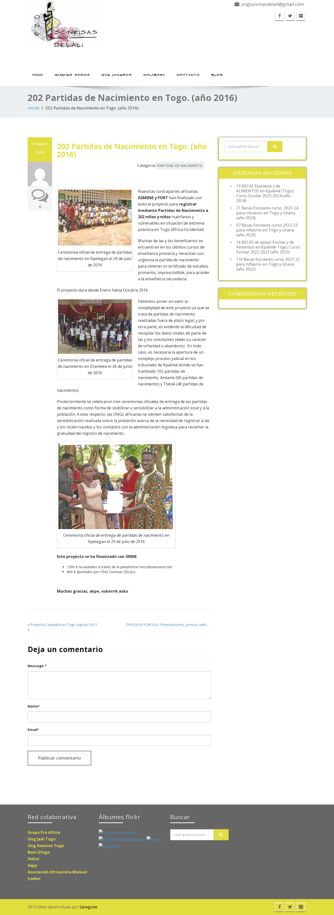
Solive (33, 858)
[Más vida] (154, 839)
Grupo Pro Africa (44, 832)
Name (34, 706)
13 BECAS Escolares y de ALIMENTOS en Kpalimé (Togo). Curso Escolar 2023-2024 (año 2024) (265, 193)
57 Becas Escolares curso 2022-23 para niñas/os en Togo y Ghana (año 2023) (267, 230)
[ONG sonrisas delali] (95, 23)
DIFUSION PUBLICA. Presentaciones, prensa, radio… (167, 624)
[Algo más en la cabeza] (123, 839)
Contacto (188, 75)
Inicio (38, 75)
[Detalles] (109, 846)
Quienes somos (72, 75)
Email (33, 729)
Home (33, 108)
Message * (37, 666)
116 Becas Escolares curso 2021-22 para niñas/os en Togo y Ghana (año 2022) (268, 264)
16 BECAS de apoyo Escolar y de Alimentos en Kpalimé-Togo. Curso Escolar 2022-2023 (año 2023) (268, 247)
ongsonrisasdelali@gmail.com (272, 4)
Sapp (32, 865)
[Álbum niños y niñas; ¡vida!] (118, 832)
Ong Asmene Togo (46, 845)
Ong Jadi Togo (42, 839)
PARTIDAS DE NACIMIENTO (179, 165)
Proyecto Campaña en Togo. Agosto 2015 (63, 624)
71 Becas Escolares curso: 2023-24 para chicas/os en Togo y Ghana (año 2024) (267, 213)
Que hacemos (116, 75)
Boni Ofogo (39, 852)
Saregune (88, 907)
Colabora (154, 75)
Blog (217, 75)
